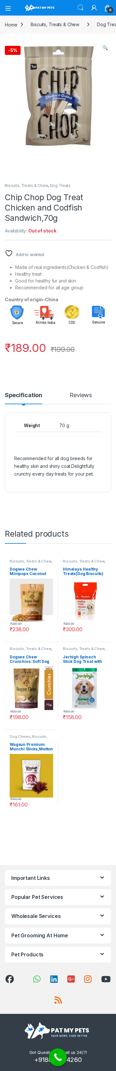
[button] (105, 48)
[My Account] (94, 8)
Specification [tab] (23, 395)
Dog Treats (60, 185)
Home (11, 24)
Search (80, 7)
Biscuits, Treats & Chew (55, 24)
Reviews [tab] (81, 395)
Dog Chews (20, 736)
